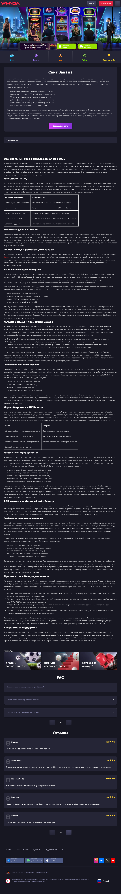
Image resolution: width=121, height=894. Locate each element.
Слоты (9, 849)
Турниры (37, 849)
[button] (118, 29)
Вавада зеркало (60, 126)
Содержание (51, 849)
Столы (26, 849)
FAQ (62, 849)
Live (17, 849)
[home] (10, 3)
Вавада (6, 257)
